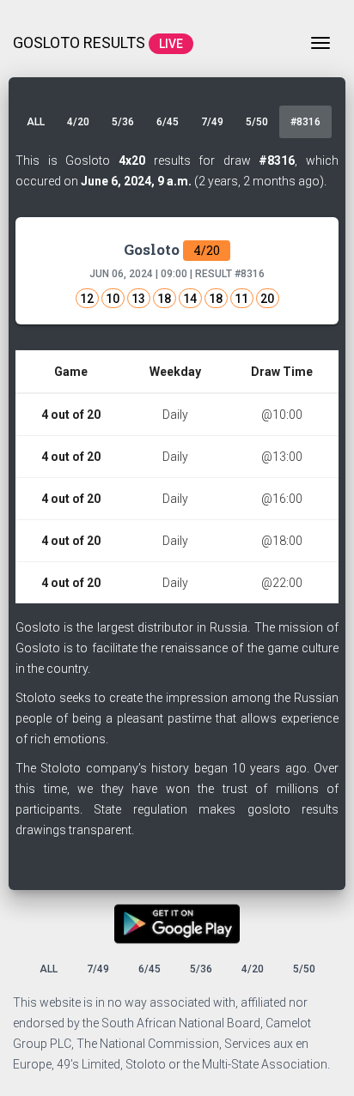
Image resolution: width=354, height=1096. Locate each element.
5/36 (123, 122)
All (36, 122)
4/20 (78, 122)
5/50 (257, 122)
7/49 (212, 122)
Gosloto (172, 249)
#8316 (305, 122)
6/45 (167, 122)
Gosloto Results (98, 42)
